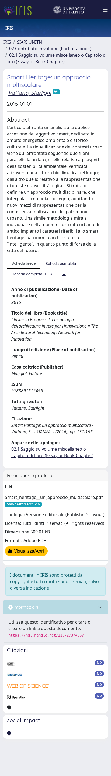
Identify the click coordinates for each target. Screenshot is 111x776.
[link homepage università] (69, 9)
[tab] (63, 273)
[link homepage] (19, 9)
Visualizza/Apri (28, 551)
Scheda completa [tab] (60, 263)
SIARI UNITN (29, 42)
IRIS (7, 42)
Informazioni (25, 607)
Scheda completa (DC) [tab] (32, 274)
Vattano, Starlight (29, 92)
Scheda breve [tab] (23, 263)
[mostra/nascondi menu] (105, 9)
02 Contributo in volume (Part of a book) (50, 49)
